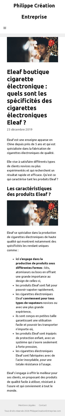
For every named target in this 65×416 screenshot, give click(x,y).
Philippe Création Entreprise (34, 11)
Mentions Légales (26, 405)
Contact (43, 405)
